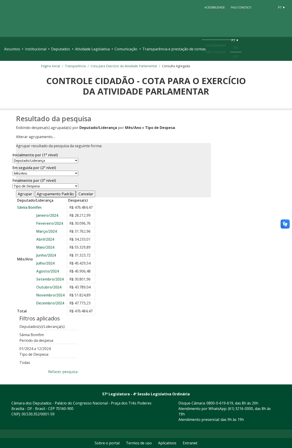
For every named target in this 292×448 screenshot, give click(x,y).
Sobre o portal (107, 442)
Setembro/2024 (50, 279)
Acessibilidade (214, 7)
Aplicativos (167, 442)
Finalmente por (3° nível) (34, 180)
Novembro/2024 (50, 295)
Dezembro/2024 (50, 303)
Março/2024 (46, 231)
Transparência (75, 66)
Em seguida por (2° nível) (34, 167)
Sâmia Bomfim (29, 207)
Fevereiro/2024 (49, 223)
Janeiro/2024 (47, 215)
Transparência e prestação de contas (174, 48)
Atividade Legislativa (92, 48)
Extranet (190, 442)
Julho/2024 (45, 263)
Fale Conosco (241, 7)
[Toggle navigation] (286, 49)
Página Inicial (50, 66)
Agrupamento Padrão (55, 193)
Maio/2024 (45, 247)
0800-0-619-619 (219, 403)
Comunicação (126, 48)
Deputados (60, 48)
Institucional (35, 48)
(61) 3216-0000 (240, 408)
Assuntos (12, 48)
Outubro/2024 (48, 287)
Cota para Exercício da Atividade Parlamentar (124, 66)
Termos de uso (139, 442)
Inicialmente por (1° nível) (35, 154)
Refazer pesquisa (63, 371)
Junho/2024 (46, 255)
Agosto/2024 (47, 271)
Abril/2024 (45, 239)
